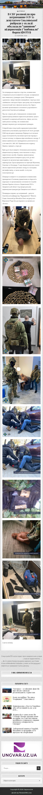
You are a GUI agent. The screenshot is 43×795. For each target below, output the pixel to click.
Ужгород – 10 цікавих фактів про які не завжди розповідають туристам (26, 691)
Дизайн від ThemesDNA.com (22, 793)
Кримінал (22, 11)
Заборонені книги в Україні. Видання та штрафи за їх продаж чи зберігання (25, 730)
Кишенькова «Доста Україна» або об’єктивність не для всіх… (26, 708)
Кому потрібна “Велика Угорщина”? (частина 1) (24, 698)
